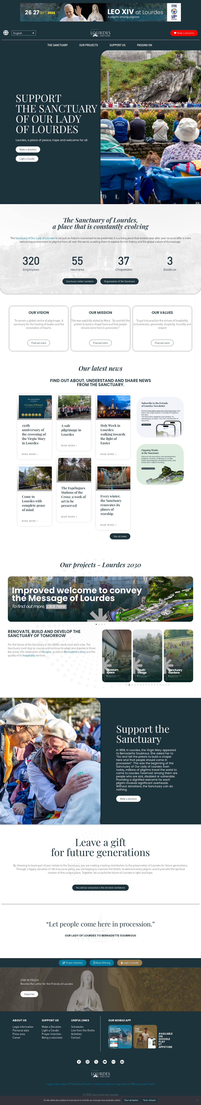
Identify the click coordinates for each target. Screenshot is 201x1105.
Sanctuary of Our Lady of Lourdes (35, 238)
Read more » (30, 454)
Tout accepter (131, 1100)
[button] (96, 624)
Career (17, 1037)
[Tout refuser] (197, 1100)
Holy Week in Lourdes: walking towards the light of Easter (112, 434)
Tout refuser (149, 1100)
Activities (76, 1034)
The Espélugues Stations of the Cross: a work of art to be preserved (73, 497)
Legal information (23, 1026)
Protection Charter (81, 1084)
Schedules (77, 1026)
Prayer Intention (51, 1034)
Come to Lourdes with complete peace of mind (33, 503)
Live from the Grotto (83, 1030)
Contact (75, 1037)
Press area (19, 1034)
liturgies (46, 651)
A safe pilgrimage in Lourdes (71, 429)
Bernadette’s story (75, 651)
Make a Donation (51, 1026)
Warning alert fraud (143, 1084)
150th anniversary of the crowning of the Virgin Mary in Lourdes (34, 434)
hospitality (29, 655)
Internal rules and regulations (112, 1084)
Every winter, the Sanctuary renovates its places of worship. (110, 505)
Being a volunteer (52, 1037)
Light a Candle (50, 1030)
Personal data (21, 1030)
